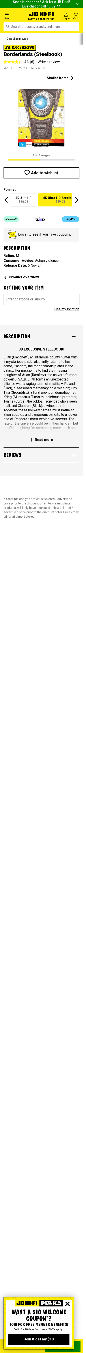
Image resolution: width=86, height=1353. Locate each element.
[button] (14, 16)
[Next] (76, 200)
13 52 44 (53, 6)
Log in (23, 234)
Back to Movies (18, 38)
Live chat (29, 6)
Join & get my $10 (39, 1339)
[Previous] (6, 200)
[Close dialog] (67, 1303)
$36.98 (23, 200)
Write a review (49, 62)
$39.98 (60, 200)
